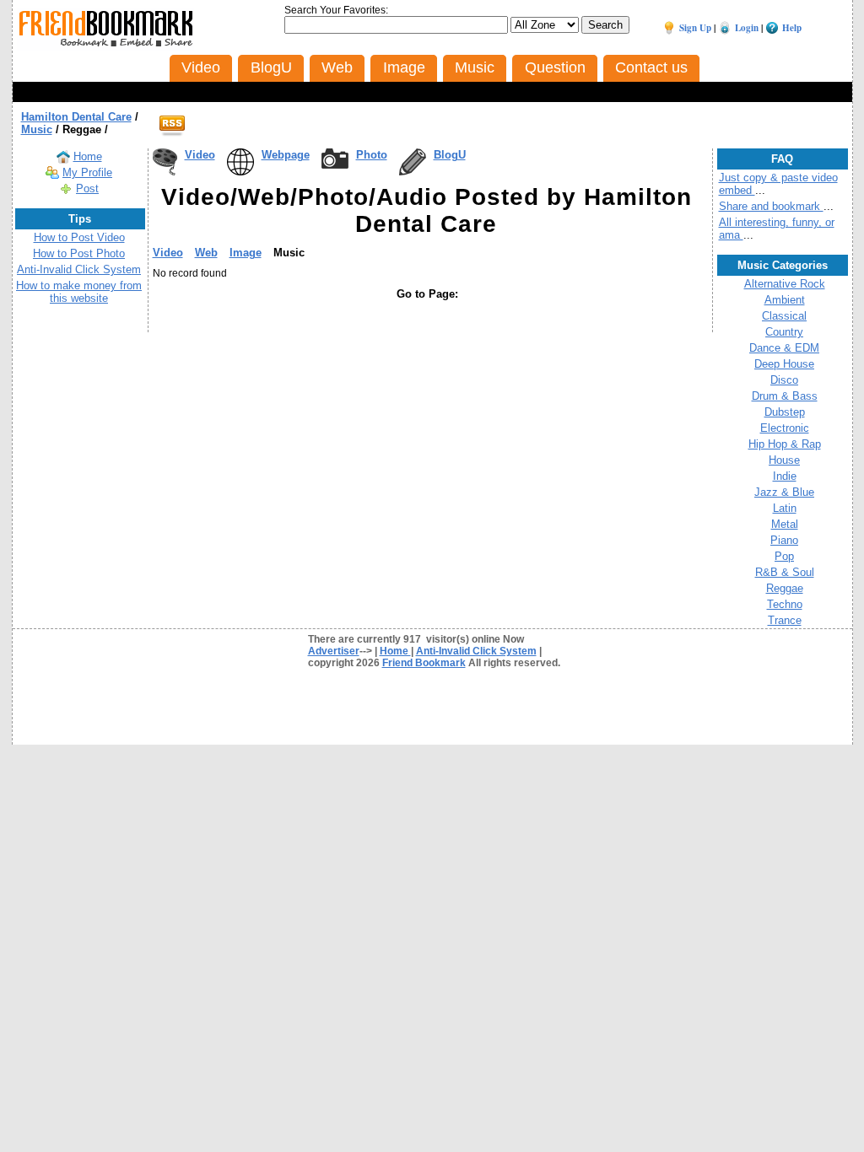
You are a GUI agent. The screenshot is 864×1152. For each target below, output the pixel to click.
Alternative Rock (784, 283)
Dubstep (784, 412)
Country (784, 332)
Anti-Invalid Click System (79, 269)
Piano (784, 540)
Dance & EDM (784, 348)
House (784, 460)
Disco (784, 380)
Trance (785, 620)
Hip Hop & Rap (784, 444)
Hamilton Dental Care (76, 116)
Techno (784, 604)
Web (206, 252)
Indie (784, 476)
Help (792, 28)
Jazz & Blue (784, 492)
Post (87, 188)
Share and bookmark (771, 206)
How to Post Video (79, 237)
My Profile (87, 172)
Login (747, 28)
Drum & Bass (785, 396)
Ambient (784, 299)
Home (87, 156)
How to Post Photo (79, 253)
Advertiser (333, 651)
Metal (784, 524)
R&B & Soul (784, 572)
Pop (784, 556)
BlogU (450, 154)
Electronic (784, 428)
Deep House (784, 364)
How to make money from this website (79, 291)
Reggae (784, 588)
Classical (784, 316)
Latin (784, 508)
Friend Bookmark (424, 663)
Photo (371, 154)
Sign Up (695, 28)
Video (200, 154)
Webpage (286, 154)
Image (246, 252)
